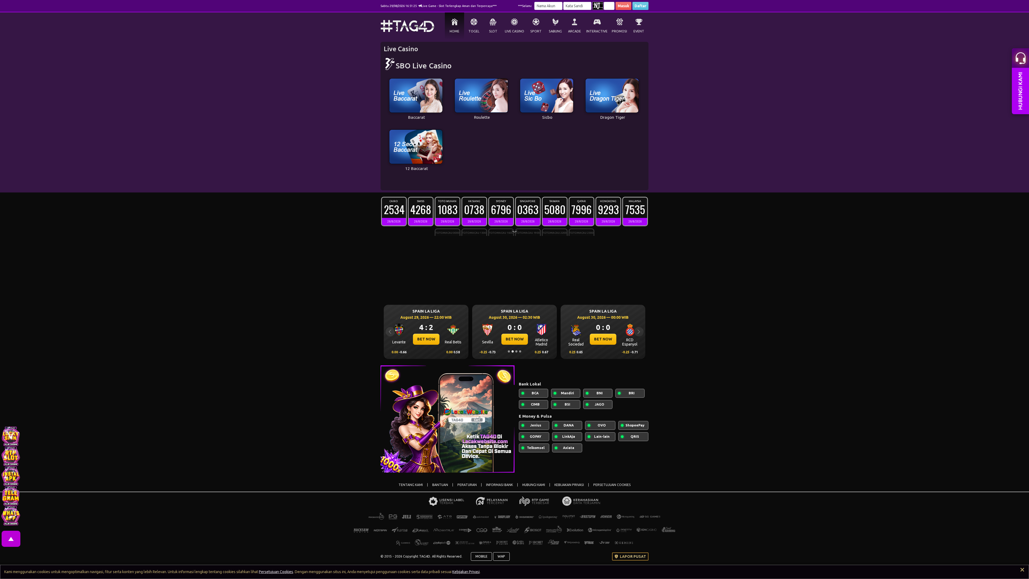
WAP (501, 556)
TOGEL (473, 31)
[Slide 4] (520, 351)
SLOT (493, 31)
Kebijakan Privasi (466, 572)
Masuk (623, 6)
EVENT (638, 31)
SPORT (536, 31)
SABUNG (555, 31)
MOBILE (481, 556)
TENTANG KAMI (410, 485)
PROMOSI (619, 31)
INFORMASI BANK (499, 485)
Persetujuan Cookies (276, 572)
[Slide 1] (509, 351)
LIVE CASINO (514, 31)
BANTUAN (440, 485)
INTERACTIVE (596, 31)
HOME (454, 31)
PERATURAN (467, 485)
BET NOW (411, 339)
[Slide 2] (513, 351)
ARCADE (574, 31)
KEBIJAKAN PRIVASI (569, 485)
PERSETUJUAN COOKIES (612, 485)
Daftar (640, 6)
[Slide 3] (516, 351)
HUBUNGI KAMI (533, 485)
